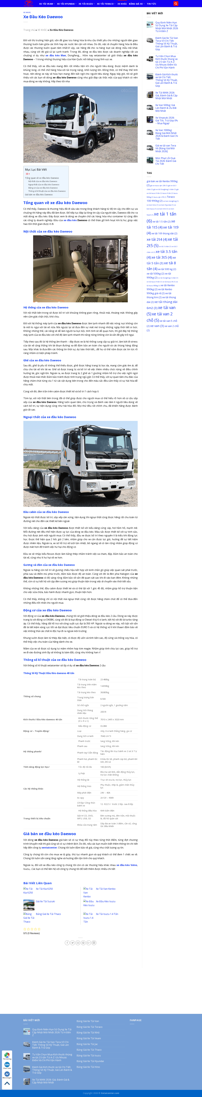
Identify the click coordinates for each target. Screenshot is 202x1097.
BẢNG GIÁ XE (136, 3)
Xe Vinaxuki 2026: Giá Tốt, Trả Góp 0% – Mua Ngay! (166, 120)
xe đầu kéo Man (56, 55)
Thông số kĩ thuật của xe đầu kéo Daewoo (47, 191)
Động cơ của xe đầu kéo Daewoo (43, 187)
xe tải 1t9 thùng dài (164, 233)
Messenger (7, 1078)
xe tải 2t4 (157, 239)
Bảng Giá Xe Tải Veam (89, 1038)
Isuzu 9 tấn (168, 193)
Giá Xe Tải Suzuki (45, 901)
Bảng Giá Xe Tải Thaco (48, 914)
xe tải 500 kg (167, 269)
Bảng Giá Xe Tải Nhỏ (88, 1032)
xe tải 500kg (155, 273)
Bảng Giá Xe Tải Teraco (89, 1027)
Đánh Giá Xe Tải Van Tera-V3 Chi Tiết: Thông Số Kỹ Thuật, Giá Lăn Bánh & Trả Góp (166, 44)
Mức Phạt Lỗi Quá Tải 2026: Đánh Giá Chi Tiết (165, 161)
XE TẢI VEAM (46, 3)
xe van (157, 326)
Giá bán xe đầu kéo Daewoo (39, 194)
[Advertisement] (163, 380)
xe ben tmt (162, 209)
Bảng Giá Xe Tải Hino (88, 1067)
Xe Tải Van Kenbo (105, 888)
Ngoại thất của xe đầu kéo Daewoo (43, 184)
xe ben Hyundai (166, 205)
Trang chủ (29, 30)
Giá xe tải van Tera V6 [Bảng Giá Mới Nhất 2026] (165, 148)
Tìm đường (7, 1059)
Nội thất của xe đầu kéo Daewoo (42, 181)
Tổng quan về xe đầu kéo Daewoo (42, 178)
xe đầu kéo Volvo (127, 865)
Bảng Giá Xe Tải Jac (87, 1044)
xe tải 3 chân (165, 246)
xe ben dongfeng (170, 201)
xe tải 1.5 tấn (161, 221)
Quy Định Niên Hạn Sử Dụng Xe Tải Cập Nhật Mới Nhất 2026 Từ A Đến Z (166, 27)
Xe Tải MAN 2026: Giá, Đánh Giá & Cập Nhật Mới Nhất (166, 95)
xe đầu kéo (70, 220)
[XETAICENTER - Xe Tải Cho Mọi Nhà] (29, 3)
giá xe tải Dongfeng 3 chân (164, 189)
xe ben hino (152, 205)
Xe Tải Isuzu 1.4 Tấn (107, 914)
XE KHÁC (122, 3)
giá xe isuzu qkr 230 (159, 186)
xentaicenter (49, 847)
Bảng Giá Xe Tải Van (88, 1021)
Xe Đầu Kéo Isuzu (105, 901)
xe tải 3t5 (161, 257)
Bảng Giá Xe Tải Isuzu (89, 1055)
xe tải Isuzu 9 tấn (154, 282)
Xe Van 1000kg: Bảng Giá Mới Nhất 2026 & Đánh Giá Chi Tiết (166, 134)
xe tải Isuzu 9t (169, 282)
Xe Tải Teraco (105, 3)
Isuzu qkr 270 (160, 197)
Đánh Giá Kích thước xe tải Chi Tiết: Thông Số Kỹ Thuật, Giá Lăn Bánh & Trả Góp (166, 80)
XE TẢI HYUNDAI (66, 3)
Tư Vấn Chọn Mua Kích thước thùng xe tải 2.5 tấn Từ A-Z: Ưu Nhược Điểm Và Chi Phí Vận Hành (166, 62)
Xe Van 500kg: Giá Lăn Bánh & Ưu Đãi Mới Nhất (165, 108)
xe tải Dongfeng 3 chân (168, 278)
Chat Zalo (7, 1068)
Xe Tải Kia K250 (44, 888)
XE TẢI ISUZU (86, 3)
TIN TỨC (151, 3)
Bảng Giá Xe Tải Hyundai (90, 1061)
